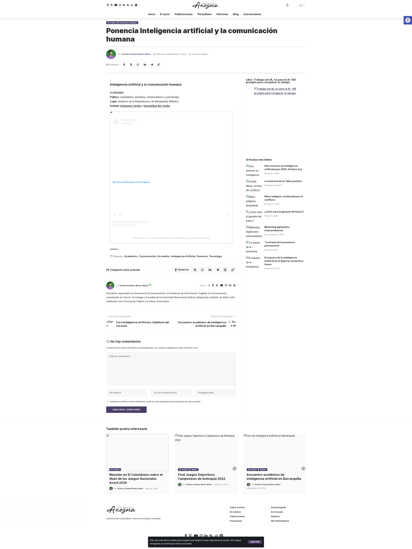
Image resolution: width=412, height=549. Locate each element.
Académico (131, 256)
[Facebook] (107, 5)
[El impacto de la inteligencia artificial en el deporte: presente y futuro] (254, 262)
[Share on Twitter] (131, 64)
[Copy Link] (158, 64)
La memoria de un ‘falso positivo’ (283, 181)
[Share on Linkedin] (145, 64)
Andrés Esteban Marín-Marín (136, 54)
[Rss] (128, 5)
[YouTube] (116, 5)
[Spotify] (136, 5)
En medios (112, 23)
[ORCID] (140, 5)
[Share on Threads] (225, 270)
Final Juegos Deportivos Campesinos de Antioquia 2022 (201, 477)
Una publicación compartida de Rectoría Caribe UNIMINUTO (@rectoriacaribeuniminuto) (171, 238)
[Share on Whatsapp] (138, 64)
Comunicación (147, 256)
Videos (194, 469)
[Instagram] (120, 5)
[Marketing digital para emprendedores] (254, 231)
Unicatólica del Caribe (157, 105)
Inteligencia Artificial (183, 256)
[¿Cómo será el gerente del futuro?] (254, 216)
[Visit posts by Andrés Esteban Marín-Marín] (111, 54)
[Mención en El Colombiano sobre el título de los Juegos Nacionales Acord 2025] (137, 452)
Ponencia (202, 256)
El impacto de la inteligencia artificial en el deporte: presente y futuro (283, 261)
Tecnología (215, 256)
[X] (111, 5)
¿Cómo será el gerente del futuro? (284, 211)
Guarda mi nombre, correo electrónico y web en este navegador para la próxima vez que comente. (155, 401)
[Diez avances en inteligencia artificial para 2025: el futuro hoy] (254, 170)
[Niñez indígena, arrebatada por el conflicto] (254, 201)
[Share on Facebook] (124, 64)
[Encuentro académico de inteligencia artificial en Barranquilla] (274, 452)
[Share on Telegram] (152, 64)
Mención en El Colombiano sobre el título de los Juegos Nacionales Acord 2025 (136, 478)
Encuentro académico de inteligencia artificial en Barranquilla (274, 477)
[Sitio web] (209, 285)
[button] (255, 542)
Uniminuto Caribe (130, 105)
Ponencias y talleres (128, 23)
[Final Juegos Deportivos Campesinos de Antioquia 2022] (206, 452)
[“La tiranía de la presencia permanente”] (254, 247)
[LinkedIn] (124, 5)
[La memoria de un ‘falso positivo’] (254, 185)
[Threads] (132, 5)
